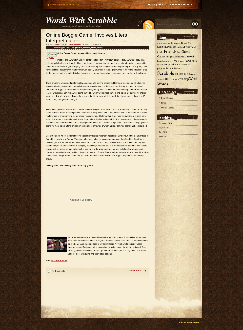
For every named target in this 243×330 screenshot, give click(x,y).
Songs (195, 74)
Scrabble (165, 73)
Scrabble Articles (59, 260)
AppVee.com (161, 43)
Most (176, 61)
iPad (175, 56)
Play (183, 64)
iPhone (180, 56)
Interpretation (77, 48)
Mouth (182, 61)
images (169, 56)
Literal (93, 48)
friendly (160, 52)
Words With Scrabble (81, 20)
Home (151, 4)
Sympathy (160, 79)
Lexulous (161, 60)
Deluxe (161, 46)
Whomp (184, 79)
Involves (86, 48)
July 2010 (163, 132)
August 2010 (164, 127)
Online (100, 48)
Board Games (75, 44)
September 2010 (165, 123)
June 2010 (163, 136)
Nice (194, 60)
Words (162, 84)
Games (161, 56)
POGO (188, 64)
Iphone (164, 102)
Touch (176, 79)
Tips (172, 79)
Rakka (51, 58)
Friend (192, 46)
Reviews (178, 68)
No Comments (58, 271)
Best (179, 43)
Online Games (167, 107)
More (171, 61)
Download (170, 47)
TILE (167, 79)
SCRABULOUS (181, 74)
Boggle (62, 48)
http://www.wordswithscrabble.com (62, 4)
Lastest (189, 56)
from (179, 52)
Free (186, 46)
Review (169, 68)
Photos (176, 64)
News (188, 60)
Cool (190, 43)
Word (193, 78)
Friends (170, 51)
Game (68, 48)
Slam (191, 74)
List (167, 61)
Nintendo (161, 64)
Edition (180, 46)
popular (161, 68)
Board (184, 43)
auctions (172, 43)
